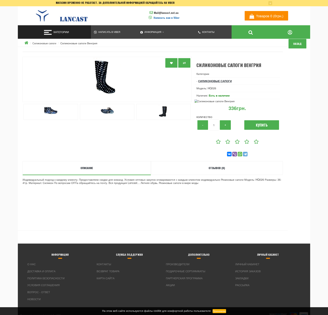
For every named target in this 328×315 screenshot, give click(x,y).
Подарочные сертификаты (185, 271)
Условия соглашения (43, 285)
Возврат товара (108, 271)
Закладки (241, 278)
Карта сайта (105, 278)
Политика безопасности (46, 278)
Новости (34, 299)
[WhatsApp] (240, 154)
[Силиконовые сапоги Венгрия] (107, 79)
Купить (262, 125)
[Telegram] (245, 154)
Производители (177, 264)
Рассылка (242, 285)
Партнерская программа (184, 278)
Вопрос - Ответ (38, 292)
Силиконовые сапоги (44, 43)
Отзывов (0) (217, 168)
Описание (86, 168)
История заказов (248, 271)
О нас (31, 264)
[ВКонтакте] (229, 154)
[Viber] (234, 154)
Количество (204, 117)
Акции (170, 285)
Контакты (104, 264)
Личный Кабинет (247, 264)
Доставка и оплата (41, 271)
